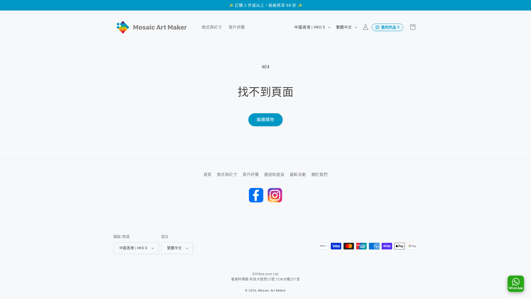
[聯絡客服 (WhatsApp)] (515, 283)
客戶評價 (251, 174)
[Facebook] (256, 195)
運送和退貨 (274, 174)
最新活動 (298, 174)
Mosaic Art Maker (272, 290)
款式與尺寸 (227, 174)
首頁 (208, 174)
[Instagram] (275, 195)
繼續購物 (265, 119)
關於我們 (319, 174)
